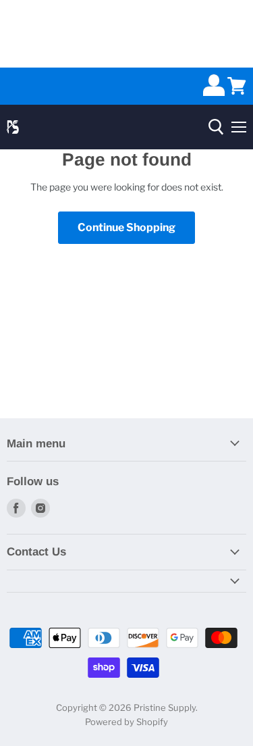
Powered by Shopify (126, 721)
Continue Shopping (126, 227)
